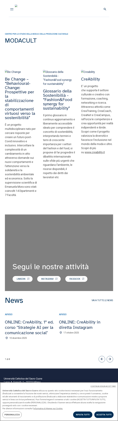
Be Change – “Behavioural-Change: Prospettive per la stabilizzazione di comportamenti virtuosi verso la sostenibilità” (20, 98)
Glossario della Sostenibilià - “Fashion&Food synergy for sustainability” (57, 99)
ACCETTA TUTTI (104, 414)
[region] (59, 401)
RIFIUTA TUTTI (83, 414)
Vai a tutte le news (102, 300)
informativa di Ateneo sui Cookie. (48, 408)
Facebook (74, 279)
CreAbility (90, 79)
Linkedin (21, 279)
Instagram (47, 279)
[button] (102, 359)
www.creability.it (95, 152)
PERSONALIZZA (12, 414)
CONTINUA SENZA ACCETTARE (103, 386)
